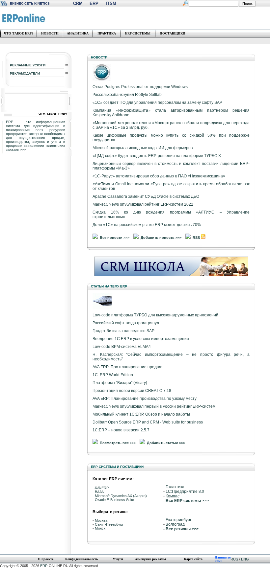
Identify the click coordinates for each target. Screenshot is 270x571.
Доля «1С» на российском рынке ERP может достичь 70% (147, 224)
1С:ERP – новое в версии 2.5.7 (121, 430)
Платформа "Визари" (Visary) (120, 382)
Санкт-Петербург (109, 524)
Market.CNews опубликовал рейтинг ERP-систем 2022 (143, 204)
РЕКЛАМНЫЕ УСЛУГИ (27, 65)
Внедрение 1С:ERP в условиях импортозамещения (141, 338)
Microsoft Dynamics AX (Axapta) (121, 496)
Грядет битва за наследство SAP (123, 331)
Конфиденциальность (81, 559)
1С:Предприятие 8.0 (185, 491)
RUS (234, 559)
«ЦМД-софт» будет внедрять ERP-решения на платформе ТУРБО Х (157, 155)
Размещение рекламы (149, 559)
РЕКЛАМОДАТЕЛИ (25, 73)
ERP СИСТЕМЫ (137, 33)
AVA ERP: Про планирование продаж (127, 367)
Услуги (118, 559)
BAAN (99, 492)
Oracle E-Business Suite (114, 500)
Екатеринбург (178, 519)
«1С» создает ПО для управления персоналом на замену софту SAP (157, 102)
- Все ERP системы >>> (186, 500)
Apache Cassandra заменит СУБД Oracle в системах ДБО (146, 196)
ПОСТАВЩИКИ (172, 33)
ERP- (44, 566)
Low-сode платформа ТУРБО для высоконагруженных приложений (155, 315)
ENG (245, 559)
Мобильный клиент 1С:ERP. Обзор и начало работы (141, 414)
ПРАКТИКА (106, 33)
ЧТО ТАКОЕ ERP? (18, 33)
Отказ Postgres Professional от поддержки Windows (140, 86)
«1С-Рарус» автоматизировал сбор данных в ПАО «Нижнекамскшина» (159, 176)
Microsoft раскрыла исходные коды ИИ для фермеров (143, 148)
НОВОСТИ (50, 33)
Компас (172, 496)
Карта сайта (193, 559)
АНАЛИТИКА (78, 33)
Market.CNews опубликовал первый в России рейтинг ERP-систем (154, 406)
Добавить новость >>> (161, 238)
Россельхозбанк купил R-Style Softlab (127, 94)
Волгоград (175, 524)
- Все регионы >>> (181, 529)
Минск (100, 528)
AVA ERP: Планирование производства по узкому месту (145, 398)
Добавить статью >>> (166, 443)
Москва (101, 520)
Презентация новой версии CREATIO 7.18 (132, 390)
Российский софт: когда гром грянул (126, 323)
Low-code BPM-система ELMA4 (122, 346)
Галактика (175, 487)
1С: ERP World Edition (113, 375)
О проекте (45, 559)
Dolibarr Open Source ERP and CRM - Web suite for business (148, 422)
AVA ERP (101, 488)
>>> (23, 149)
